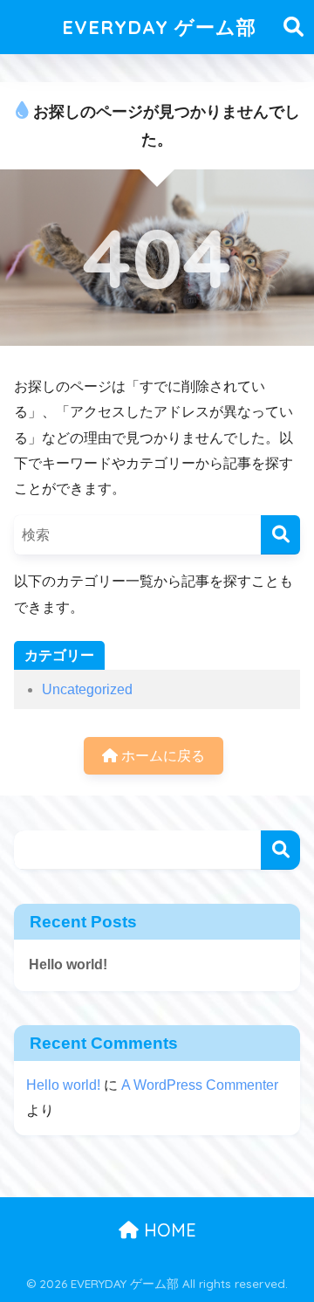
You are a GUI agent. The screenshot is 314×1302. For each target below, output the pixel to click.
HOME (167, 1230)
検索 (280, 850)
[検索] (280, 535)
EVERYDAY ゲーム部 (159, 26)
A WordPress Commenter (199, 1085)
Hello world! (68, 964)
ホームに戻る (161, 755)
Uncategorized (87, 689)
